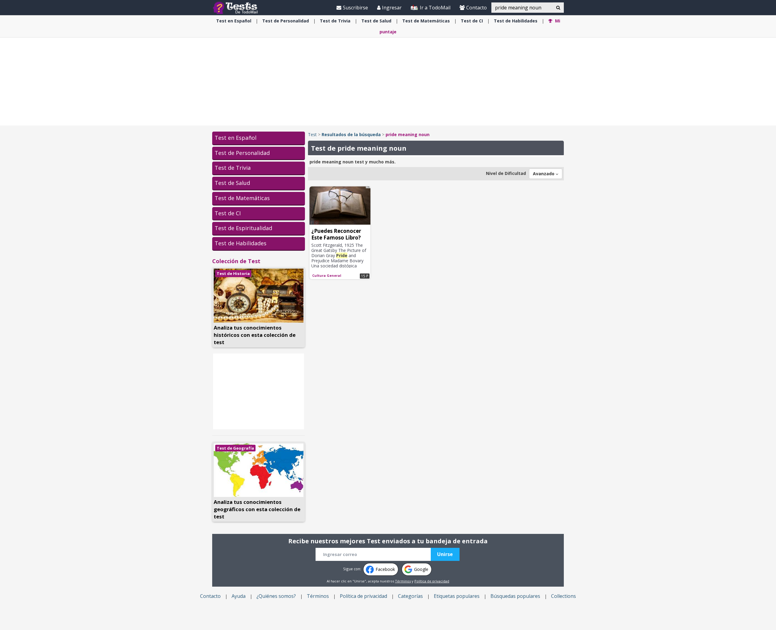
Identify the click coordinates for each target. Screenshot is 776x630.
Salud (376, 21)
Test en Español (235, 137)
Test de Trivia (233, 167)
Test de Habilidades (240, 243)
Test (312, 134)
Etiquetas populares (457, 596)
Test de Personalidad (242, 152)
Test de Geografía (235, 448)
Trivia (335, 21)
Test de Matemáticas (242, 198)
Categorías (410, 596)
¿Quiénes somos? (276, 596)
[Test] (236, 7)
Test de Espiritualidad (243, 228)
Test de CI (228, 213)
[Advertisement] (388, 81)
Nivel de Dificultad (506, 173)
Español (233, 21)
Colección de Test (236, 261)
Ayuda (239, 596)
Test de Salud (232, 182)
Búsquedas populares (515, 596)
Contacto (476, 7)
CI (472, 21)
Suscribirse (355, 7)
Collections (563, 596)
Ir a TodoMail (434, 7)
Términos (403, 581)
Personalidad (285, 21)
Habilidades (515, 21)
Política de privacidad (431, 581)
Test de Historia (233, 273)
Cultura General (326, 275)
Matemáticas (426, 21)
